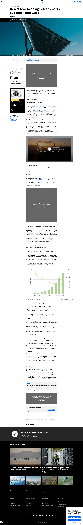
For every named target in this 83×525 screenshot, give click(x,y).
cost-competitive (47, 317)
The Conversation (15, 21)
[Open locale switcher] (1, 522)
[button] (49, 149)
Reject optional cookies (74, 517)
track (39, 107)
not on (36, 107)
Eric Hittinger (12, 58)
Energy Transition (14, 6)
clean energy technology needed (49, 111)
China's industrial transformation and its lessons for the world (33, 486)
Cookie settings (74, 522)
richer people (45, 257)
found (27, 349)
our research (29, 324)
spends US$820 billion (39, 179)
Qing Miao (12, 67)
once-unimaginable (40, 106)
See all (71, 444)
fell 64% (38, 239)
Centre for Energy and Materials (33, 60)
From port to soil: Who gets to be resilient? (25, 467)
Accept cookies (41, 77)
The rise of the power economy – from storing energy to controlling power (55, 468)
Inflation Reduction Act (45, 121)
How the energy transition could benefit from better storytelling (16, 486)
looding (45, 106)
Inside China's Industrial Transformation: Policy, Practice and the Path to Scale (64, 487)
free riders (28, 260)
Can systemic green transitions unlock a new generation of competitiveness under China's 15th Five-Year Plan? (49, 487)
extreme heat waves (30, 106)
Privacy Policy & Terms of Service (41, 518)
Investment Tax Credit (30, 315)
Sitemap (41, 520)
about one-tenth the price (37, 317)
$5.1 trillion (47, 182)
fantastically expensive (39, 231)
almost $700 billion (44, 359)
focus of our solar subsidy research (42, 369)
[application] (49, 149)
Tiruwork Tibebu (13, 71)
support (32, 238)
